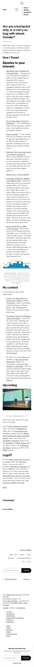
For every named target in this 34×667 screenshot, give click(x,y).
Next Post (26, 579)
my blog (7, 462)
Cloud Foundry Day (20, 431)
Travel (28, 561)
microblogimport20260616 (23, 558)
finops (28, 554)
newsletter (28, 550)
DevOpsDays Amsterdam (11, 441)
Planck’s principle (12, 134)
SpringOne (9, 443)
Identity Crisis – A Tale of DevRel (17, 175)
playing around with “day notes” (19, 460)
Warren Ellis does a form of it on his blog (16, 476)
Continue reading (17, 663)
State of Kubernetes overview (18, 426)
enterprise (22, 554)
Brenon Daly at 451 (10, 273)
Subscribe (26, 570)
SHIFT (5, 450)
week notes (22, 462)
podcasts (6, 605)
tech (23, 561)
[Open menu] (16, 9)
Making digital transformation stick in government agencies (16, 436)
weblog (20, 603)
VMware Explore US (22, 443)
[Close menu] (22, 3)
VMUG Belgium (17, 416)
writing (25, 603)
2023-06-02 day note (11, 579)
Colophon (5, 608)
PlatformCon (22, 429)
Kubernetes (11, 558)
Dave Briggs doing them (18, 467)
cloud (15, 554)
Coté (4, 10)
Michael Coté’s (11, 595)
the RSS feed (21, 608)
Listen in (9, 380)
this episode (13, 353)
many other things (12, 601)
